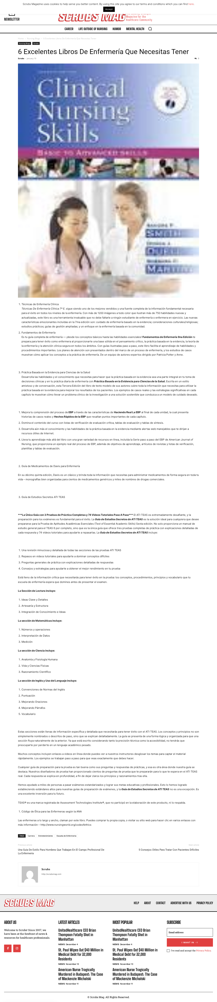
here (191, 4)
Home (21, 38)
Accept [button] (109, 9)
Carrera (31, 835)
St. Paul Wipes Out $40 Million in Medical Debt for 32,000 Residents (80, 954)
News (61, 944)
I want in (188, 942)
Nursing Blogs (33, 38)
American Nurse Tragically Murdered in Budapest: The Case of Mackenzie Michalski (80, 974)
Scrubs (36, 43)
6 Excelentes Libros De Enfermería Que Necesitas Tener (103, 52)
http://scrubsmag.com (51, 874)
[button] (150, 29)
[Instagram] (17, 948)
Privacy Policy (203, 950)
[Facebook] (8, 948)
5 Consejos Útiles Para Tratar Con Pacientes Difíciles (169, 849)
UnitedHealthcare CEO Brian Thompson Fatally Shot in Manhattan (77, 935)
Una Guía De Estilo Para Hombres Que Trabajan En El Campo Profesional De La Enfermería (61, 851)
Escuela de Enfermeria (66, 835)
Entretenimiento (45, 835)
